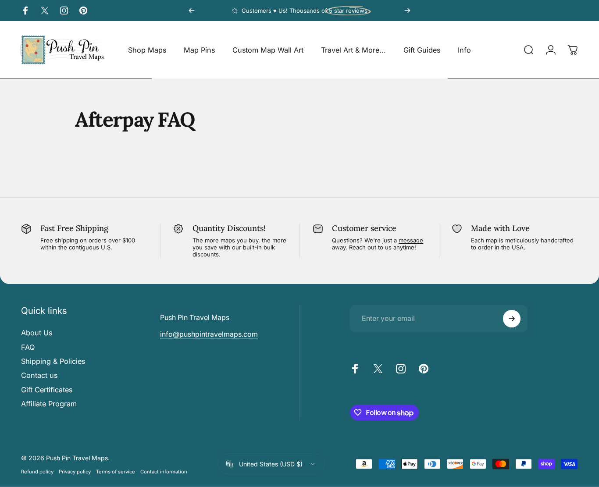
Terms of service (115, 471)
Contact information (163, 471)
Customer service (364, 228)
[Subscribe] (512, 318)
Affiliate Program (49, 403)
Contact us (39, 375)
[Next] (407, 10)
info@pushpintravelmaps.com (209, 334)
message (411, 240)
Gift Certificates (46, 389)
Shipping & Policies (53, 361)
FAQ (28, 347)
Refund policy (37, 471)
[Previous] (191, 10)
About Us (36, 332)
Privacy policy (75, 471)
